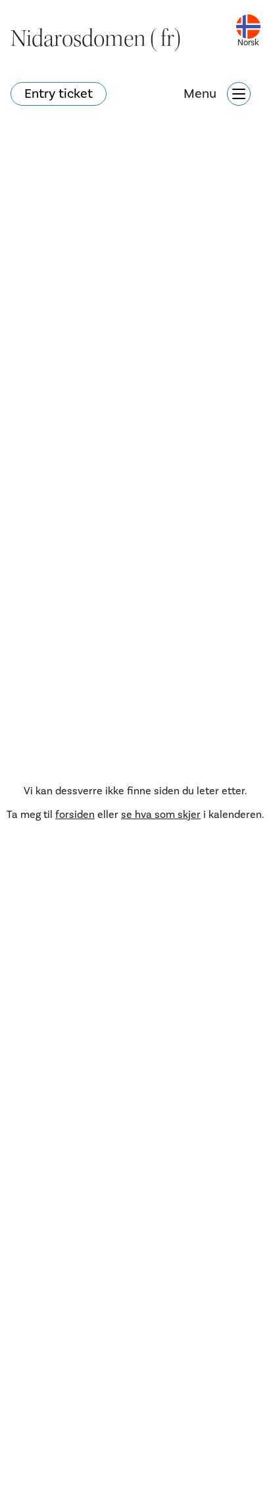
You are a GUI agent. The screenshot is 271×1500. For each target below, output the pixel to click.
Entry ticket (58, 93)
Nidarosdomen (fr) (96, 38)
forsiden (75, 814)
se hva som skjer (161, 814)
